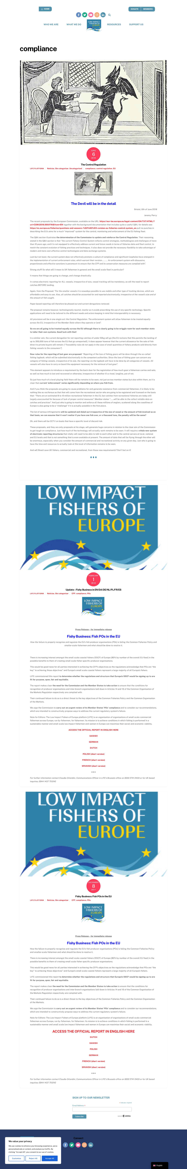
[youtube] (90, 15)
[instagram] (96, 15)
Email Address (78, 1105)
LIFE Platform (37, 169)
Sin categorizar (61, 168)
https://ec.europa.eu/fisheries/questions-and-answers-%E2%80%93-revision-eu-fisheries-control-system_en (83, 228)
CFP (73, 593)
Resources (114, 24)
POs (89, 593)
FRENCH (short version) (93, 760)
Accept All (49, 1158)
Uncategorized (75, 168)
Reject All (33, 1158)
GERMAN (93, 742)
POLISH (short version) (93, 754)
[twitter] (84, 15)
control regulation (104, 168)
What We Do (74, 24)
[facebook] (78, 15)
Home (46, 9)
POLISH (93, 1049)
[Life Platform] (94, 25)
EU (114, 168)
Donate (134, 9)
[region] (33, 1150)
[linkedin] (103, 15)
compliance (90, 168)
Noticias (50, 168)
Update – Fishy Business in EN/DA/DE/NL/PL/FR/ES (93, 589)
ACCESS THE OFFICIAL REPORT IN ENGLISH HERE (93, 730)
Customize (16, 1158)
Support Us (136, 24)
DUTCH (93, 748)
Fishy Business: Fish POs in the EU (93, 896)
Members (148, 9)
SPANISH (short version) (93, 766)
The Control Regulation (93, 164)
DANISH (93, 736)
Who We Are (51, 24)
